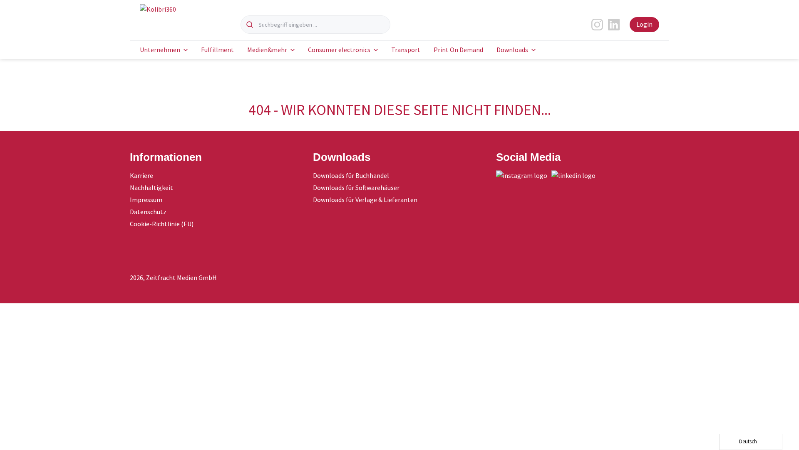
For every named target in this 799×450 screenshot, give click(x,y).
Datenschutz (148, 212)
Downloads (512, 49)
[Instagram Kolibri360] (523, 175)
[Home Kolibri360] (173, 19)
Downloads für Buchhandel (351, 175)
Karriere (141, 175)
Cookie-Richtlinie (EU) (162, 224)
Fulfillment (217, 49)
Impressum (146, 199)
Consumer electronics (339, 49)
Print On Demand (458, 49)
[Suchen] (249, 24)
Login (644, 24)
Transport (405, 49)
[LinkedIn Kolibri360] (575, 175)
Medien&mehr (267, 49)
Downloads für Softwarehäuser (356, 187)
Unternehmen (160, 49)
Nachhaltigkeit (151, 187)
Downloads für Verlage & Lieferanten (365, 199)
